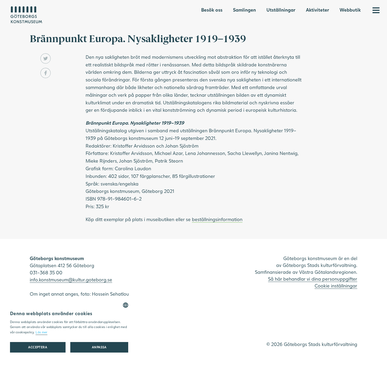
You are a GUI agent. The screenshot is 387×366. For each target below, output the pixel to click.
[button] (99, 347)
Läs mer (41, 332)
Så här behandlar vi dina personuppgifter (312, 279)
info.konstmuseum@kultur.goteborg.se (71, 279)
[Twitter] (45, 58)
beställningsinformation (217, 219)
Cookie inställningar (336, 286)
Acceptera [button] (37, 347)
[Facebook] (45, 73)
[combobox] (125, 305)
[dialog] (69, 329)
